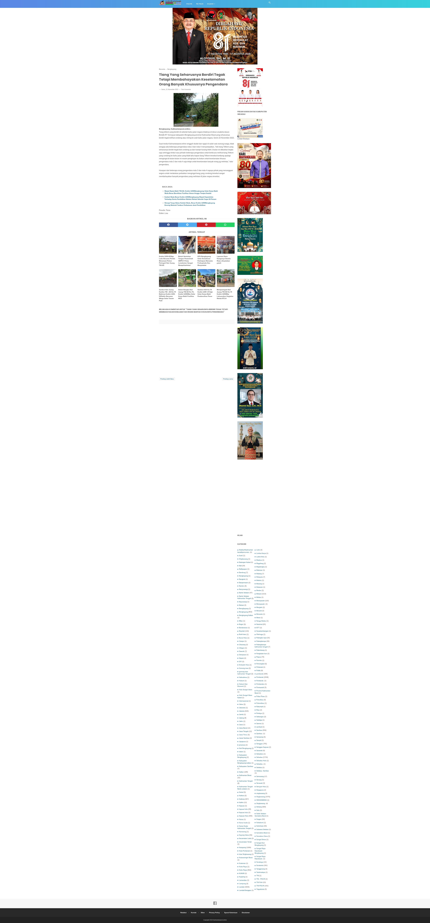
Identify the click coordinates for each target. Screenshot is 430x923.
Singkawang (260, 797)
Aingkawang (243, 559)
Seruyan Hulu (261, 786)
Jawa (241, 724)
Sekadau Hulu (261, 760)
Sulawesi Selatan (262, 829)
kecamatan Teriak (245, 842)
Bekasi (241, 605)
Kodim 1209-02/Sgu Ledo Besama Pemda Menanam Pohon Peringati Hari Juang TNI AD (167, 260)
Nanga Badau (261, 621)
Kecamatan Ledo (245, 838)
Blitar (241, 621)
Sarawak (259, 750)
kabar (241, 752)
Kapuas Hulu (243, 816)
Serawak (259, 783)
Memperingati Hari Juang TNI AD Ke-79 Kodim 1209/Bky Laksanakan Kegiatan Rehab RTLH (225, 294)
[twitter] (187, 225)
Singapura (260, 790)
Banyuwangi (243, 589)
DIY (240, 661)
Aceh (241, 555)
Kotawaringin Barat (246, 857)
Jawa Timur (243, 735)
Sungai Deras (261, 839)
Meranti (259, 611)
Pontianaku (260, 684)
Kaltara (241, 795)
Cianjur (241, 641)
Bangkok (242, 579)
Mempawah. (260, 604)
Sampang (259, 737)
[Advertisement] (254, 497)
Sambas (259, 730)
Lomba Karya (261, 553)
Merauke (259, 614)
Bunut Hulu (243, 638)
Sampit (258, 740)
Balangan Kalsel (244, 562)
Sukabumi (259, 822)
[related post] (168, 245)
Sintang (259, 807)
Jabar (241, 704)
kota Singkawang (245, 854)
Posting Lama (228, 379)
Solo (257, 810)
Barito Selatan (244, 593)
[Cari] (269, 3)
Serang (258, 780)
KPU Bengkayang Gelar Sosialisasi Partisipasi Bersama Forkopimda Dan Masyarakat (205, 260)
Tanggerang (260, 869)
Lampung (242, 883)
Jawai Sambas (244, 738)
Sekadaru (259, 754)
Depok (241, 658)
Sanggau (259, 744)
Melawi (258, 594)
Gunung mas (243, 668)
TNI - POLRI (260, 879)
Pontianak (259, 677)
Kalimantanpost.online (220, 920)
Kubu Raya (243, 870)
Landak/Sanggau (245, 890)
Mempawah (260, 601)
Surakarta (259, 865)
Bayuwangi (243, 602)
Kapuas (241, 806)
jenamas (242, 745)
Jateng (241, 718)
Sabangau (260, 717)
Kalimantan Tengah (246, 781)
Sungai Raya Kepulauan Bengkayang (260, 851)
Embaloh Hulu (244, 665)
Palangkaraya (261, 641)
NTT (257, 628)
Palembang (260, 650)
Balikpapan (243, 569)
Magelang (259, 563)
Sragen (258, 819)
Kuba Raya (243, 867)
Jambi (241, 714)
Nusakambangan (262, 631)
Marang (259, 584)
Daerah (241, 651)
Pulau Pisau (260, 696)
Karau (241, 819)
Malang (259, 573)
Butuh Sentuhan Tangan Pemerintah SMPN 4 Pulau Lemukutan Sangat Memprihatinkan (185, 260)
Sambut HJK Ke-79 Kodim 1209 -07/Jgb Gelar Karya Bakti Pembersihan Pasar (205, 293)
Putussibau (260, 703)
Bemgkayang (243, 608)
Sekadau (259, 757)
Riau (258, 710)
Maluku (258, 580)
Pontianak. (260, 681)
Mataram (259, 587)
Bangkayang (243, 576)
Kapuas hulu (243, 812)
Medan (258, 590)
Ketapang (242, 847)
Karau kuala (243, 823)
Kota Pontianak (244, 851)
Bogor (241, 624)
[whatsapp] (225, 225)
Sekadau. (259, 764)
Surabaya (259, 862)
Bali (240, 566)
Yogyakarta (260, 889)
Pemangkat (260, 664)
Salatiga (259, 720)
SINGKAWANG (261, 800)
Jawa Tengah (243, 731)
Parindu (259, 660)
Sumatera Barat (262, 833)
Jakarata (242, 708)
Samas (258, 723)
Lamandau (243, 880)
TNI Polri (199, 4)
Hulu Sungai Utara (245, 690)
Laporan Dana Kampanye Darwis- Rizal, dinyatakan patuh (224, 259)
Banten (241, 586)
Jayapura (242, 741)
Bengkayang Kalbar (246, 615)
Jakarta (241, 711)
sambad (259, 727)
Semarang (260, 776)
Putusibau (259, 700)
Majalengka (260, 567)
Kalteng (241, 799)
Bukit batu (242, 634)
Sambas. (259, 733)
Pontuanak (260, 687)
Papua (258, 657)
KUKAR (241, 873)
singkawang (260, 793)
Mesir (258, 617)
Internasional (243, 701)
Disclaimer (246, 912)
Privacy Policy (214, 912)
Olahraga (259, 634)
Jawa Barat (243, 728)
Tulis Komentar (186, 89)
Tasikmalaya (260, 872)
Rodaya (259, 713)
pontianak (259, 674)
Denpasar (242, 655)
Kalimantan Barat (245, 775)
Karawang (242, 832)
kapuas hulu (243, 809)
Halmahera (243, 677)
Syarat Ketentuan (230, 912)
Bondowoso (243, 628)
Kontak (193, 912)
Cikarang (242, 644)
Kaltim (241, 802)
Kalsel (241, 792)
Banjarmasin (243, 582)
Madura (259, 560)
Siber (203, 912)
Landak (241, 887)
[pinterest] (206, 225)
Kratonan (242, 863)
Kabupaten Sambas (246, 766)
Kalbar (210, 4)
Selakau (259, 767)
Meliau (258, 597)
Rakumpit (259, 706)
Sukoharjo (259, 826)
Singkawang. (260, 803)
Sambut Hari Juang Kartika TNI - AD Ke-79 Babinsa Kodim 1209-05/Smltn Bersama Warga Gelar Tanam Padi (167, 295)
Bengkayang (243, 612)
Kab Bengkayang (245, 748)
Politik (189, 4)
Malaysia (259, 577)
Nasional (259, 624)
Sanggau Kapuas (262, 747)
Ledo (258, 550)
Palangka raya (261, 638)
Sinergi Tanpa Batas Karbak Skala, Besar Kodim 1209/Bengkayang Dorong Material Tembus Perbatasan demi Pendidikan (189, 204)
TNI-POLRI (260, 886)
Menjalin (259, 607)
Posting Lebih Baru (167, 379)
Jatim (241, 721)
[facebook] (168, 225)
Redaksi (183, 912)
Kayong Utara (244, 835)
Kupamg (242, 877)
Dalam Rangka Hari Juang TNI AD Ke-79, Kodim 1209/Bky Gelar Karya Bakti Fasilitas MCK (186, 294)
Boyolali (242, 631)
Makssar (259, 570)
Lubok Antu (260, 557)
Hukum (241, 681)
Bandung (242, 572)
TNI (257, 875)
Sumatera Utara (262, 836)
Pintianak (259, 667)
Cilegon (241, 648)
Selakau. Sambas (262, 771)
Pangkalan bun (261, 653)
